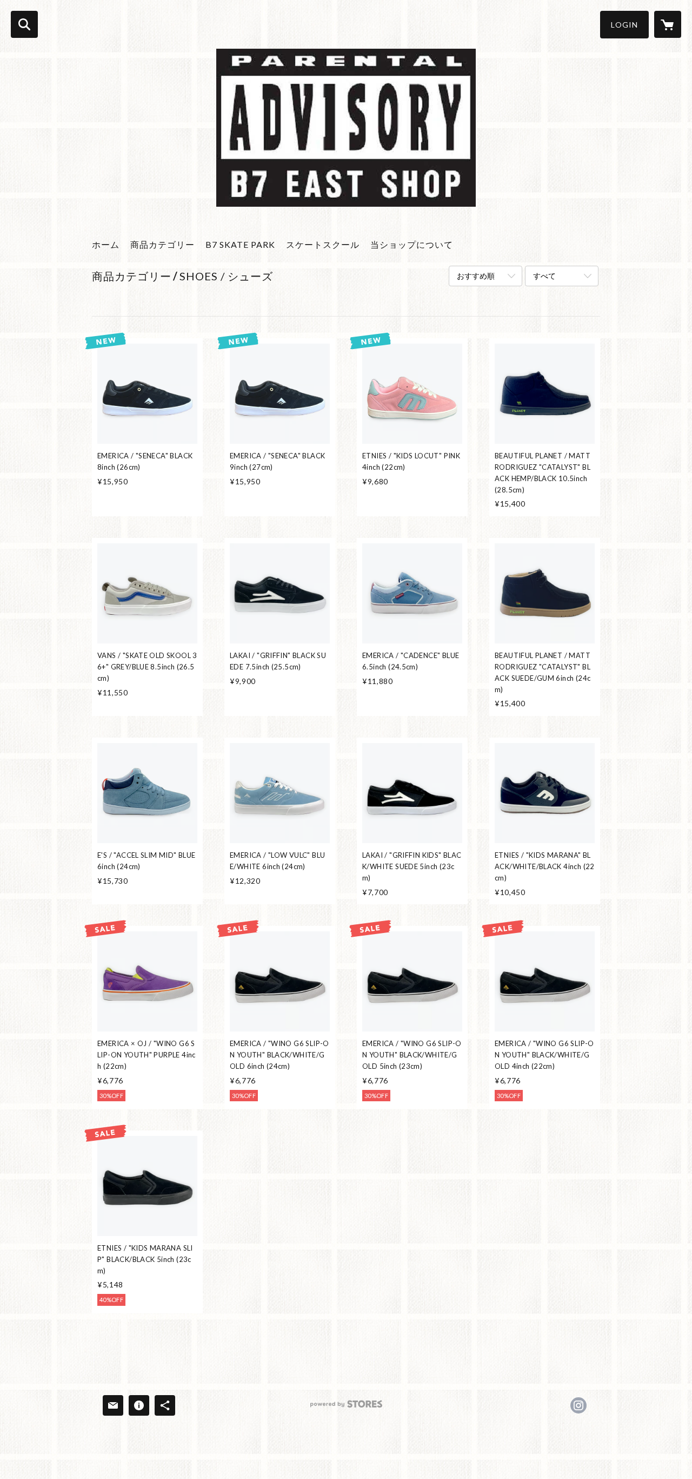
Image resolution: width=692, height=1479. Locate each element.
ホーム (105, 244)
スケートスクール (323, 244)
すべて (544, 275)
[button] (624, 24)
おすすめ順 (476, 275)
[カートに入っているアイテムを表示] (667, 24)
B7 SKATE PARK (240, 244)
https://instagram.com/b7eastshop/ (578, 1405)
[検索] (24, 24)
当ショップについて (411, 244)
